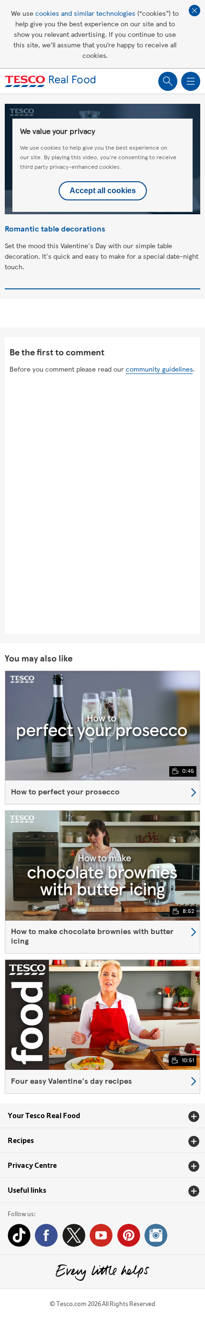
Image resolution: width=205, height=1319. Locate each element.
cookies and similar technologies (85, 13)
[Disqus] (102, 504)
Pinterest (128, 1235)
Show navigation (190, 81)
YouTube (101, 1235)
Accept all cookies (103, 191)
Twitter (73, 1235)
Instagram (155, 1235)
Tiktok (19, 1235)
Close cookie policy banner (194, 10)
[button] (102, 1115)
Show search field (167, 81)
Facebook (46, 1235)
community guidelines (159, 369)
